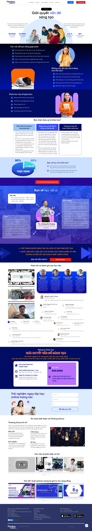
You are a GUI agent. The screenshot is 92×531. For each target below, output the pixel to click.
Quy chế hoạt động (38, 519)
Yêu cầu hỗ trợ (37, 511)
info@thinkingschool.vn (15, 516)
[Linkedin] (83, 527)
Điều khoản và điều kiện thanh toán (41, 516)
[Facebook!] (75, 527)
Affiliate (35, 513)
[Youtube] (77, 527)
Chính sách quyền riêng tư (39, 514)
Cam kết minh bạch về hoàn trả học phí (42, 517)
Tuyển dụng (36, 510)
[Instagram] (79, 527)
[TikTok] (81, 527)
